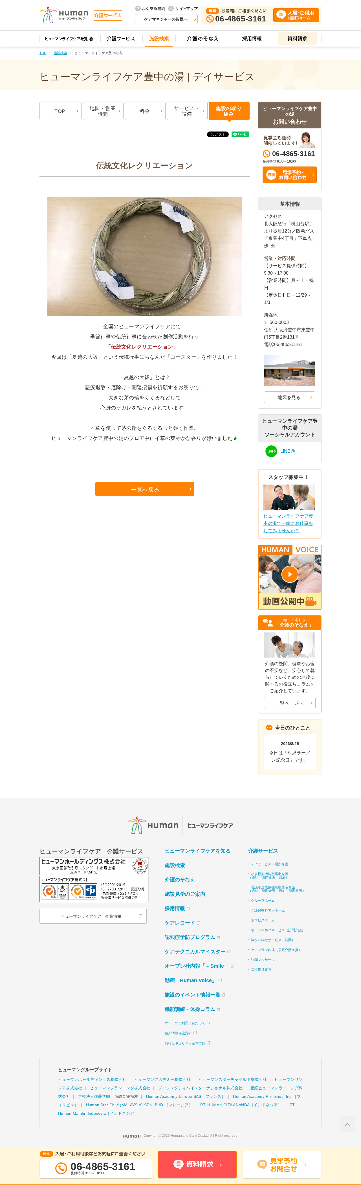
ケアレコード (180, 923)
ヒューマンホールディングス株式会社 (92, 1079)
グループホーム (263, 901)
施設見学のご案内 (185, 894)
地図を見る (289, 397)
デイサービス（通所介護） (271, 864)
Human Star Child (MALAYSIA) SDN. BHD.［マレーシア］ (139, 1105)
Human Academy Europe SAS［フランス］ (185, 1096)
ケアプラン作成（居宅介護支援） (276, 950)
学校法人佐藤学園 (94, 1096)
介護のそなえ (180, 879)
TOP (42, 53)
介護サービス (263, 851)
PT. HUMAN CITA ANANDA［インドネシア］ (241, 1105)
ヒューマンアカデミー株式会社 (162, 1079)
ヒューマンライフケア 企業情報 (91, 916)
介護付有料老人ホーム (268, 910)
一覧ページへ (289, 703)
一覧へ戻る (145, 490)
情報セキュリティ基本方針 (185, 1043)
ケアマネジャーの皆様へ (166, 19)
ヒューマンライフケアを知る (198, 851)
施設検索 (60, 53)
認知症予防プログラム (190, 937)
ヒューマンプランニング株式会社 (120, 1088)
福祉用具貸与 (261, 970)
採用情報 (175, 908)
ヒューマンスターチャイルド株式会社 (232, 1079)
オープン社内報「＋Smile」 (197, 966)
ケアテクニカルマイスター (195, 951)
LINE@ (287, 451)
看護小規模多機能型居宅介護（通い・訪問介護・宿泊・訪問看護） (277, 889)
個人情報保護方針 (178, 1033)
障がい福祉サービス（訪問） (273, 940)
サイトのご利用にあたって (185, 1023)
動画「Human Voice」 (191, 980)
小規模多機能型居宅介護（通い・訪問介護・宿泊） (268, 875)
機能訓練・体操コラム (190, 1009)
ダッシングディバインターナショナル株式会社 (200, 1088)
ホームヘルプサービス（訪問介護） (278, 930)
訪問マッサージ (263, 960)
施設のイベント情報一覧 (193, 995)
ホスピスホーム (263, 920)
